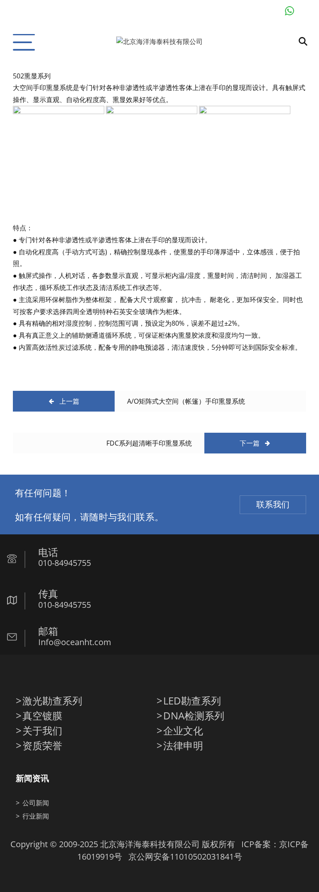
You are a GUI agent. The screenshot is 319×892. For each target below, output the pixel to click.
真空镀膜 (42, 715)
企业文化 (183, 730)
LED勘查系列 (192, 701)
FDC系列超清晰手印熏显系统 (149, 443)
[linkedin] (57, 674)
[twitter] (40, 674)
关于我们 (42, 730)
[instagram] (74, 674)
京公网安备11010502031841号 (185, 856)
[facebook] (22, 674)
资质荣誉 (42, 745)
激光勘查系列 (52, 701)
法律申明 (183, 745)
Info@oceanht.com (74, 642)
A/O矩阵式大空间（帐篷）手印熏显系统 (186, 401)
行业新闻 (35, 816)
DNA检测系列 (193, 715)
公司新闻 (35, 802)
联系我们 (273, 504)
